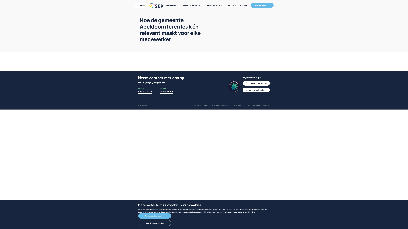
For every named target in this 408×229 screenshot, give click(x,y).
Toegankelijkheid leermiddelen (258, 105)
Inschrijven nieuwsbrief (258, 83)
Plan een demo (261, 5)
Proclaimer (238, 105)
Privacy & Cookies (200, 105)
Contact (243, 5)
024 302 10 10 (145, 91)
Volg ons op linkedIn (256, 90)
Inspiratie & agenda (212, 5)
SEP (145, 105)
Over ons (230, 5)
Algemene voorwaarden (221, 105)
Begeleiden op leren (190, 5)
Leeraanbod (171, 5)
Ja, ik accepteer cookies (154, 216)
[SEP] (156, 5)
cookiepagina (249, 212)
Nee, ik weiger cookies (155, 223)
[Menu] (140, 5)
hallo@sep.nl (166, 91)
